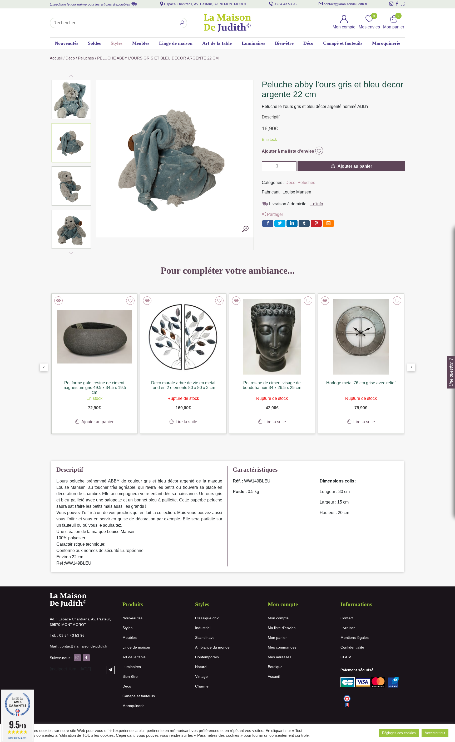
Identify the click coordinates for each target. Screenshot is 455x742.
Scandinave (205, 637)
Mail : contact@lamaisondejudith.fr (78, 646)
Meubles (140, 43)
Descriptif (270, 117)
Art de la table (217, 43)
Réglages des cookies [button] (399, 733)
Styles (116, 43)
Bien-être (284, 43)
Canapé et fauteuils (342, 43)
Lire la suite (186, 422)
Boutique (275, 667)
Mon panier (277, 637)
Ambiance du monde (212, 647)
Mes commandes (282, 647)
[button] (71, 99)
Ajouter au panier (355, 166)
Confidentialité (352, 647)
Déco (308, 43)
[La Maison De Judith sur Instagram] (391, 4)
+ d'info (316, 204)
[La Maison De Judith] (227, 23)
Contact (346, 618)
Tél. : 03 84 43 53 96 (67, 635)
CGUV (345, 657)
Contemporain (207, 657)
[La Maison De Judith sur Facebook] (397, 4)
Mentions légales (354, 637)
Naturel (201, 667)
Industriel (202, 628)
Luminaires (253, 43)
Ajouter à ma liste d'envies (288, 151)
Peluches (86, 58)
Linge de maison (175, 43)
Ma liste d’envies (281, 628)
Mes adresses (279, 657)
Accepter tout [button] (435, 733)
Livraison (347, 628)
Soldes (94, 43)
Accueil (56, 58)
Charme (202, 686)
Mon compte (278, 618)
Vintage (201, 676)
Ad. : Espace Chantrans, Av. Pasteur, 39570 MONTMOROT (80, 622)
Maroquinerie (386, 43)
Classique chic (207, 618)
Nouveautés (66, 43)
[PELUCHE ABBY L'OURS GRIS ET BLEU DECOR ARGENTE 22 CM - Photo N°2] (245, 229)
